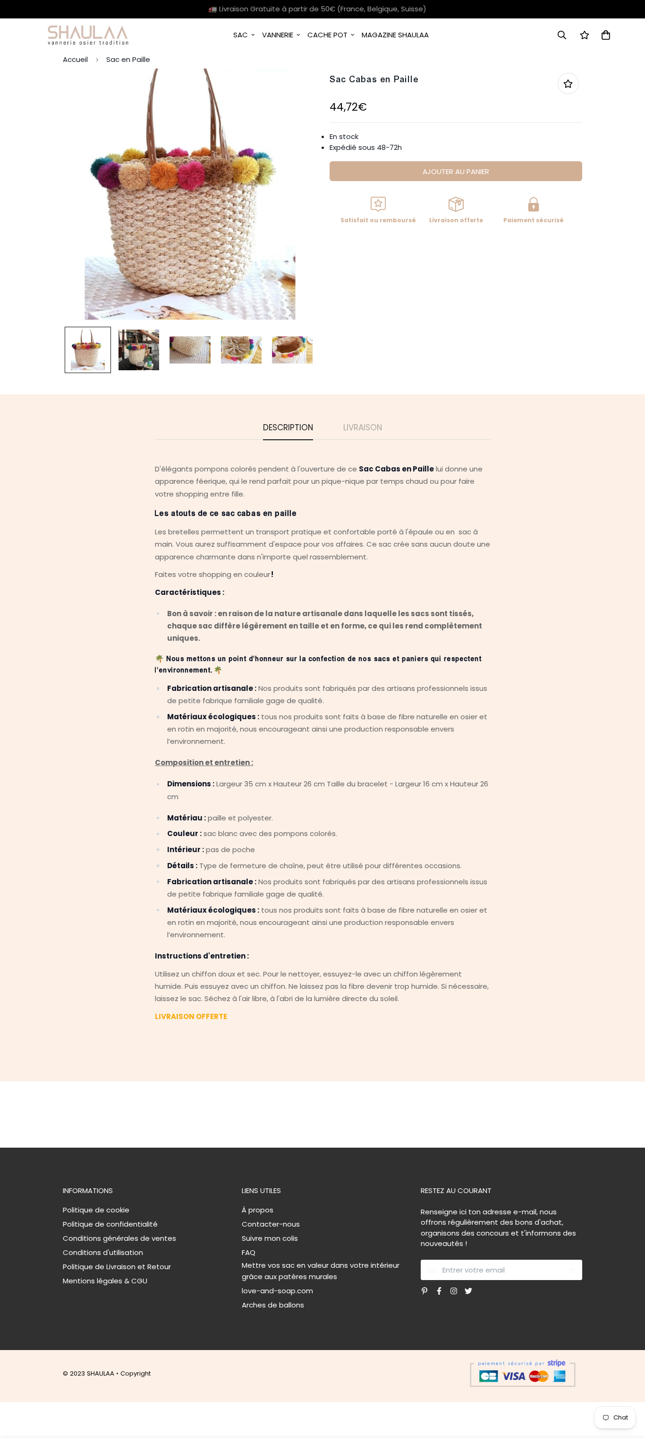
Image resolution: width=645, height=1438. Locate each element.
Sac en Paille (128, 59)
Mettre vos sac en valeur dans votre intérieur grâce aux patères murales (320, 1270)
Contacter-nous (271, 1224)
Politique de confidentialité (110, 1224)
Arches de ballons (273, 1305)
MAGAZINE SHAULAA (395, 35)
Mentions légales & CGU (105, 1281)
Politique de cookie (96, 1210)
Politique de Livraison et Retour (117, 1267)
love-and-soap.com (277, 1291)
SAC (240, 35)
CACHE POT (327, 35)
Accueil (75, 59)
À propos (257, 1210)
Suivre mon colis (270, 1238)
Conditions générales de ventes (119, 1238)
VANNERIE (277, 35)
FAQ (248, 1252)
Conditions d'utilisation (103, 1252)
